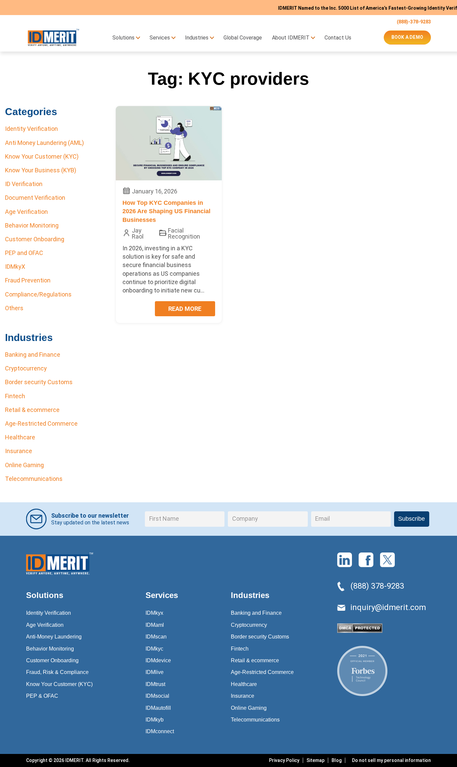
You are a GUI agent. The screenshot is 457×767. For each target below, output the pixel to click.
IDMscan (156, 637)
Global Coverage (242, 37)
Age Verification (26, 211)
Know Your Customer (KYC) (42, 156)
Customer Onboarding (34, 239)
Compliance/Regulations (38, 294)
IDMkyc (154, 649)
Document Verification (35, 197)
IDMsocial (157, 696)
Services (160, 37)
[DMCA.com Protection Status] (359, 629)
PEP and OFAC (24, 252)
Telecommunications (34, 478)
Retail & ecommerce (32, 409)
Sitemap (315, 760)
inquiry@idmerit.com (388, 607)
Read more (185, 308)
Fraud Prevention (28, 280)
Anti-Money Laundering (54, 637)
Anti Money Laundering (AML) (44, 142)
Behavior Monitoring (32, 225)
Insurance (18, 450)
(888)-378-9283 (414, 21)
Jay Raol (138, 234)
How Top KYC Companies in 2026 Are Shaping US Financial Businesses (166, 211)
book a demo (407, 37)
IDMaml (155, 625)
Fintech (15, 396)
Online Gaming (24, 464)
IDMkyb (155, 719)
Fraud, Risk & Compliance (57, 672)
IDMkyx (154, 613)
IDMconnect (160, 731)
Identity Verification (31, 128)
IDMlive (155, 672)
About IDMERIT (290, 37)
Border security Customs (39, 382)
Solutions (123, 37)
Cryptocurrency (26, 368)
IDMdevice (158, 660)
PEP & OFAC (42, 696)
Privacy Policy (284, 760)
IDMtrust (155, 684)
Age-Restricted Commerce (41, 423)
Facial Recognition (184, 234)
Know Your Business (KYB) (40, 170)
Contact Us (338, 37)
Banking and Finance (32, 354)
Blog (337, 760)
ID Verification (23, 183)
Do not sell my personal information (391, 760)
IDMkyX (15, 266)
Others (14, 308)
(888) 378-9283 (377, 586)
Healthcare (20, 437)
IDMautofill (158, 708)
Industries (196, 37)
